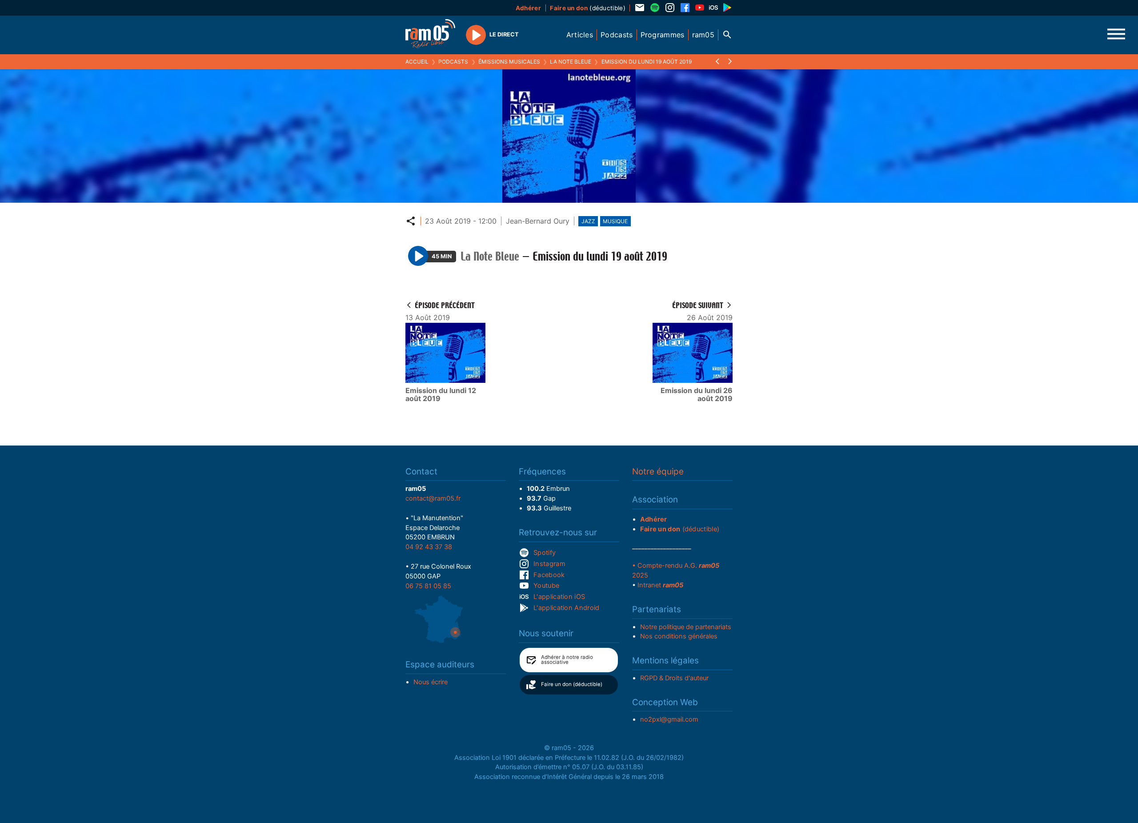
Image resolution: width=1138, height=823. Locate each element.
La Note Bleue (570, 61)
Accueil (417, 61)
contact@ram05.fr (433, 498)
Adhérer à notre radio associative (567, 660)
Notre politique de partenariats (685, 627)
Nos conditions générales (678, 636)
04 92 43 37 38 (428, 547)
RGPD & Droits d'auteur (674, 678)
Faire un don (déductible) (571, 684)
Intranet (660, 585)
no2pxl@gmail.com (669, 719)
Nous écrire (430, 682)
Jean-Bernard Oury (537, 221)
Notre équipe (658, 471)
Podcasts (453, 61)
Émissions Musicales (509, 61)
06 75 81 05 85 (428, 586)
